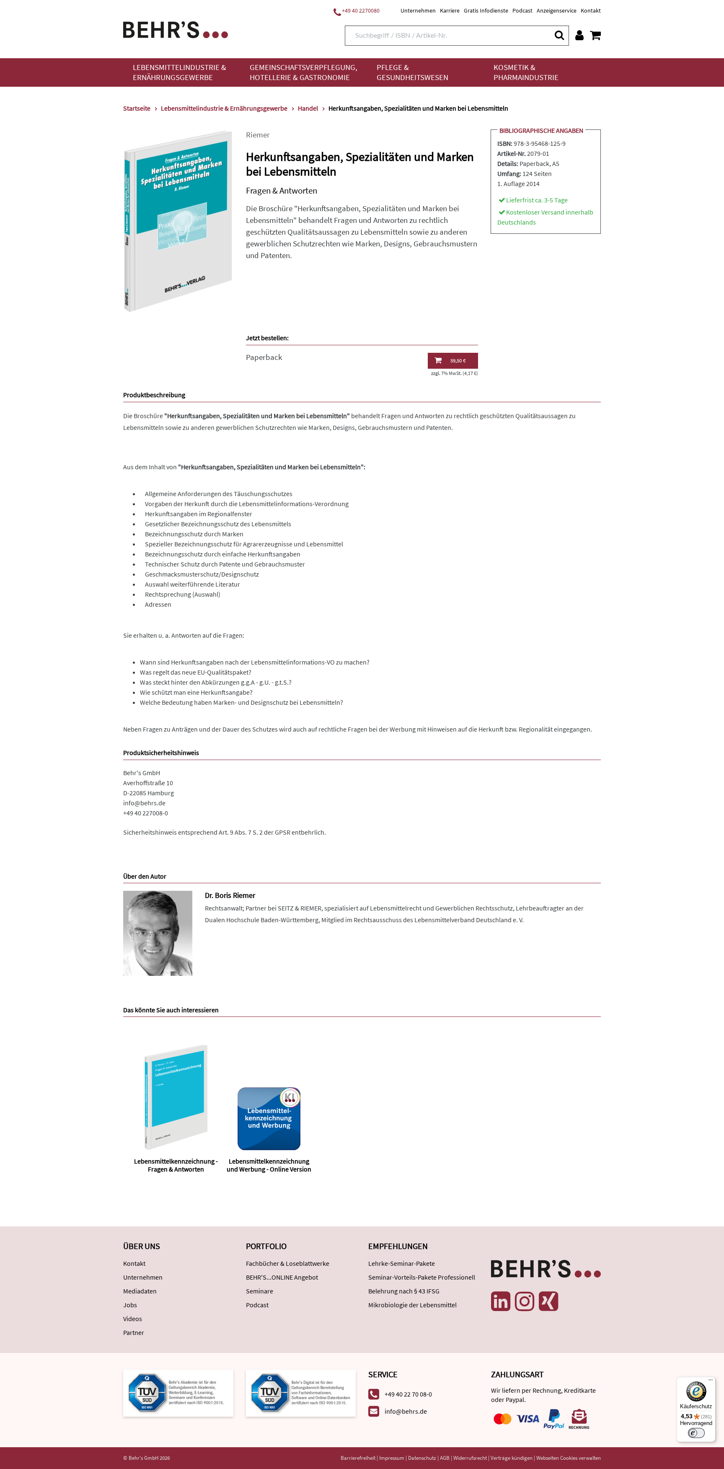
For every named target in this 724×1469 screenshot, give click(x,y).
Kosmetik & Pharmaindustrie (526, 72)
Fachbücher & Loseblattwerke (287, 1263)
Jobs (130, 1305)
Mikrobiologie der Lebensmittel (412, 1305)
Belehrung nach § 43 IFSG (404, 1291)
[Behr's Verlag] (175, 29)
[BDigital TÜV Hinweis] (178, 1392)
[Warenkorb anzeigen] (595, 35)
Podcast (522, 10)
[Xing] (548, 1301)
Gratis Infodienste (486, 10)
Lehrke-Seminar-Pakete (401, 1263)
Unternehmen (418, 10)
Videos (132, 1318)
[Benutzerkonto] (579, 35)
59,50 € (457, 360)
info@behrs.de (144, 803)
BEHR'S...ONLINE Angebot (282, 1277)
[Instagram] (524, 1301)
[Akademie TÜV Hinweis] (301, 1392)
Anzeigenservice (557, 10)
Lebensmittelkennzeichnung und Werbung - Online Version (269, 1165)
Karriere (450, 10)
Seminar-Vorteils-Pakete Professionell (421, 1277)
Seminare (259, 1291)
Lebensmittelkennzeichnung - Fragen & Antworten (176, 1165)
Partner (133, 1332)
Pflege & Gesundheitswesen (412, 72)
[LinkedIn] (500, 1301)
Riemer (258, 135)
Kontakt (591, 10)
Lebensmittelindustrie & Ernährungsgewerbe (179, 72)
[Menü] (711, 1382)
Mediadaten (140, 1291)
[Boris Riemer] (157, 932)
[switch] (696, 1433)
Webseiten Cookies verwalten (568, 1457)
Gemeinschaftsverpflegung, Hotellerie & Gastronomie (303, 72)
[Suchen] (558, 35)
